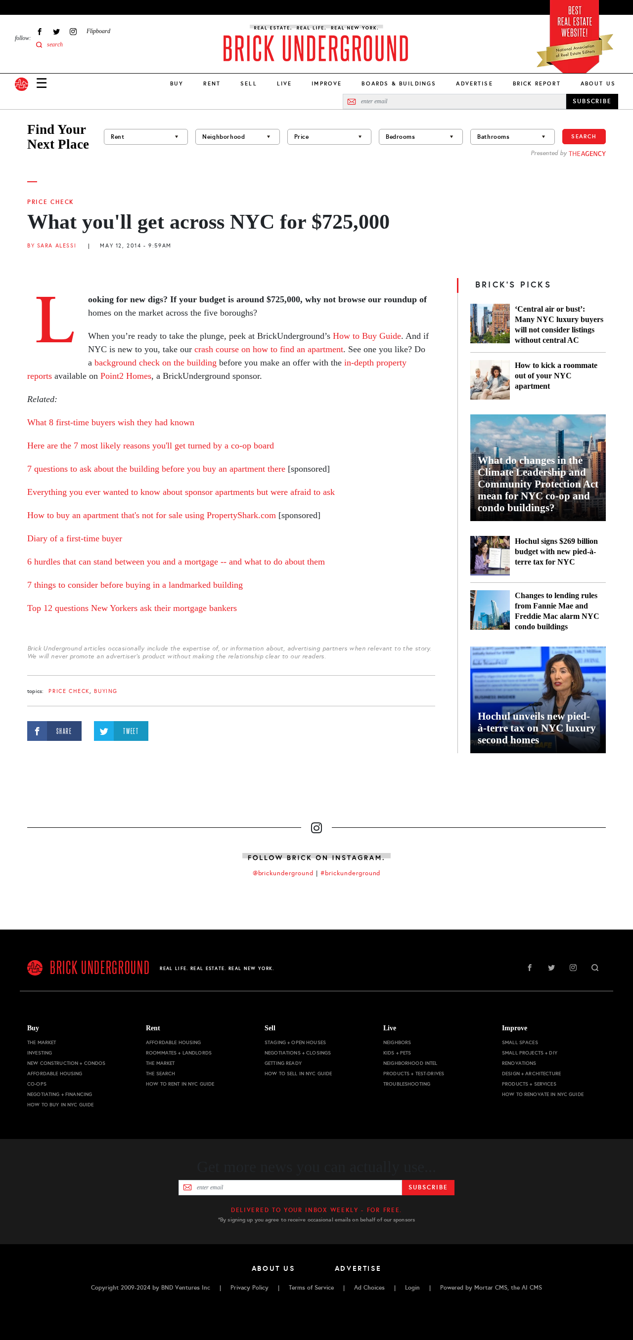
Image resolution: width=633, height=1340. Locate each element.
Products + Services (529, 1084)
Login (412, 1288)
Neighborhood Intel (410, 1063)
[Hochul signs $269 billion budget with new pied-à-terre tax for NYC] (490, 555)
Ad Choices (369, 1288)
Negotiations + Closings (298, 1053)
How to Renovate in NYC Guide (543, 1094)
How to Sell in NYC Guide (298, 1073)
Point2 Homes (125, 376)
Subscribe (428, 1187)
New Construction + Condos (66, 1063)
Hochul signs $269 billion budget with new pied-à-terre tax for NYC (556, 551)
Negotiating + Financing (59, 1094)
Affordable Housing (55, 1073)
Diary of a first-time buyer (74, 538)
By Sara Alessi (51, 246)
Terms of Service (311, 1288)
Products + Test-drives (413, 1073)
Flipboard (98, 31)
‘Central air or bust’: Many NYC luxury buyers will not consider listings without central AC (559, 324)
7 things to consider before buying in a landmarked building (135, 585)
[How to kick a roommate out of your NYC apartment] (490, 380)
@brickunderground (283, 873)
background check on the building (155, 362)
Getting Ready (283, 1063)
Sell (248, 83)
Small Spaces (520, 1042)
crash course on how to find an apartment (268, 349)
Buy (176, 83)
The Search (160, 1073)
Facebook (39, 31)
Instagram (73, 31)
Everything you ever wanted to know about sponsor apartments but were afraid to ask (181, 492)
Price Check (50, 202)
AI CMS (532, 1288)
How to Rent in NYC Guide (180, 1084)
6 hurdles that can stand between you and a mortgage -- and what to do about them (176, 562)
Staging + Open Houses (295, 1042)
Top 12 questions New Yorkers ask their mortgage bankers (132, 608)
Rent (212, 83)
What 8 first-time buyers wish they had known (110, 422)
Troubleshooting (406, 1084)
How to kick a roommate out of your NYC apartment (556, 375)
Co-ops (36, 1084)
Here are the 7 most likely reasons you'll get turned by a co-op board (150, 445)
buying (105, 691)
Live (284, 83)
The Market (41, 1042)
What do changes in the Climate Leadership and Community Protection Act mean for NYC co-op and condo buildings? (538, 484)
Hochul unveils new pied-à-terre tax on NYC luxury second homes (537, 728)
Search (584, 136)
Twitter (56, 31)
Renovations (519, 1063)
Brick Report (537, 83)
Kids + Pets (397, 1053)
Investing (39, 1053)
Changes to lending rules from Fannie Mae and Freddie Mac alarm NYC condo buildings (557, 611)
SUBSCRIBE (592, 101)
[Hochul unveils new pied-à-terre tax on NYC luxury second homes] (538, 700)
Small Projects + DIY (529, 1053)
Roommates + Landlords (179, 1053)
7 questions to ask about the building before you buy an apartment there (157, 469)
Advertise (474, 83)
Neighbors (397, 1042)
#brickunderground (350, 873)
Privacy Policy (249, 1288)
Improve (327, 83)
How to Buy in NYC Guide (60, 1104)
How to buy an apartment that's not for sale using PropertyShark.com (151, 515)
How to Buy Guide (367, 336)
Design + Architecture (531, 1073)
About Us (598, 83)
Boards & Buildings (399, 83)
